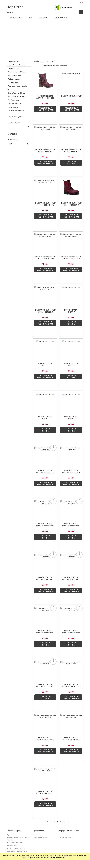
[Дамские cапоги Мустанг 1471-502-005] (45, 671)
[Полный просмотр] (80, 65)
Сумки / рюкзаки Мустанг (17, 93)
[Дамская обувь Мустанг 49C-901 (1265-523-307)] (71, 243)
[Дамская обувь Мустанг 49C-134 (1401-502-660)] (45, 243)
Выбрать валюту (13, 139)
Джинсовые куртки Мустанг (17, 96)
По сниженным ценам (16, 110)
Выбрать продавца (14, 122)
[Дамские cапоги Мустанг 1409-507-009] (45, 510)
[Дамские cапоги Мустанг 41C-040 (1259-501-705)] (45, 778)
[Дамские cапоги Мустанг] (71, 296)
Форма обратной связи (65, 837)
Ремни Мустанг (13, 68)
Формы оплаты (12, 845)
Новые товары (13, 107)
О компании (62, 835)
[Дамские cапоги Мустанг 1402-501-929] (71, 457)
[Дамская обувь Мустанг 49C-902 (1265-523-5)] (45, 296)
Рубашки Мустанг (14, 79)
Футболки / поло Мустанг (17, 72)
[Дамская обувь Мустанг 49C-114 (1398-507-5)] (71, 190)
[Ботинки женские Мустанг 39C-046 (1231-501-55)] (45, 83)
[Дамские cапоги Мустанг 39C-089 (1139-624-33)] (71, 724)
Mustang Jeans (13, 100)
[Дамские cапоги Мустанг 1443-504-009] (45, 564)
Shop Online (15, 7)
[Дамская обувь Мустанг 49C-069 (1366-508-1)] (71, 136)
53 (68, 822)
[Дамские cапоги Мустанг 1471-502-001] (71, 617)
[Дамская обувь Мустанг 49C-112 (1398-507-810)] (45, 190)
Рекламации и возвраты (14, 842)
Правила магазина (13, 835)
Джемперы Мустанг (15, 75)
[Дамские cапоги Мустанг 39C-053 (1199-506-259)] (45, 724)
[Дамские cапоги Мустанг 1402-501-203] (45, 457)
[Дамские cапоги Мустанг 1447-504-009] (71, 564)
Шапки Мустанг (13, 82)
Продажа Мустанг (14, 103)
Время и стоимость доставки (16, 848)
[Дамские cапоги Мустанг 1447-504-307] (45, 617)
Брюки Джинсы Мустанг (16, 65)
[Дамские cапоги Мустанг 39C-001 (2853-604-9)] (71, 671)
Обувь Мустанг (13, 61)
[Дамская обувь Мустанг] (71, 83)
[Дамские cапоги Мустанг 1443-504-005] (71, 510)
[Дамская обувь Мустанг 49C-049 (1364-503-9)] (45, 136)
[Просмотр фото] (76, 65)
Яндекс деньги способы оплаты (17, 851)
